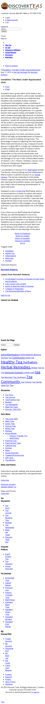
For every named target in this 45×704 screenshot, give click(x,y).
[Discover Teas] (21, 8)
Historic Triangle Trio (18, 436)
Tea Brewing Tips (12, 399)
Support (8, 677)
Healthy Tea (12, 361)
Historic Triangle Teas (8, 595)
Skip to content (11, 66)
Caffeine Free (10, 445)
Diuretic (8, 260)
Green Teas (10, 423)
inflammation (10, 256)
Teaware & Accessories (14, 455)
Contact (8, 674)
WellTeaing (32, 170)
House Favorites (12, 453)
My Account (8, 644)
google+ (12, 484)
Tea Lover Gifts (11, 419)
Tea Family (37, 382)
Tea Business (7, 377)
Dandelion (9, 251)
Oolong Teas (10, 426)
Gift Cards (9, 457)
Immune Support (14, 372)
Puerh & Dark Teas (13, 443)
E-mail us (35, 692)
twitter (11, 487)
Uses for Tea (7, 385)
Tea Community (16, 379)
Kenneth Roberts (9, 269)
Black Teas (9, 421)
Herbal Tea (9, 253)
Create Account (11, 20)
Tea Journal (10, 397)
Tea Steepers (9, 562)
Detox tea (9, 258)
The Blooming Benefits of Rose (18, 291)
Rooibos (8, 431)
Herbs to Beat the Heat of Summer (19, 286)
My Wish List (7, 655)
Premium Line (11, 440)
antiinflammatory (10, 354)
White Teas (10, 428)
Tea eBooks (10, 460)
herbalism (30, 362)
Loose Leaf (29, 372)
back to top (5, 295)
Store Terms (10, 682)
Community (18, 357)
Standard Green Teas (9, 612)
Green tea (29, 357)
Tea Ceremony (19, 377)
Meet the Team (11, 407)
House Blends (11, 433)
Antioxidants (27, 354)
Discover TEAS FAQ (13, 409)
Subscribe (5, 480)
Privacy (8, 679)
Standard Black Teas (9, 604)
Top (2, 702)
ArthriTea (21, 191)
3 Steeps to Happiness (14, 288)
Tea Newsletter (11, 404)
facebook (5, 484)
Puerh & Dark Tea (8, 556)
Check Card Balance (8, 668)
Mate (7, 450)
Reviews (8, 402)
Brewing (37, 354)
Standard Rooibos (9, 618)
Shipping (9, 684)
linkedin (4, 487)
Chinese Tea (6, 357)
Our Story (9, 395)
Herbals (8, 448)
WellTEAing (14, 438)
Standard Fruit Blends (9, 624)
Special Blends (8, 584)
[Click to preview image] (20, 70)
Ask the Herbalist (21, 72)
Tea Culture (26, 382)
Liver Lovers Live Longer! (15, 284)
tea (37, 372)
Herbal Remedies (16, 367)
